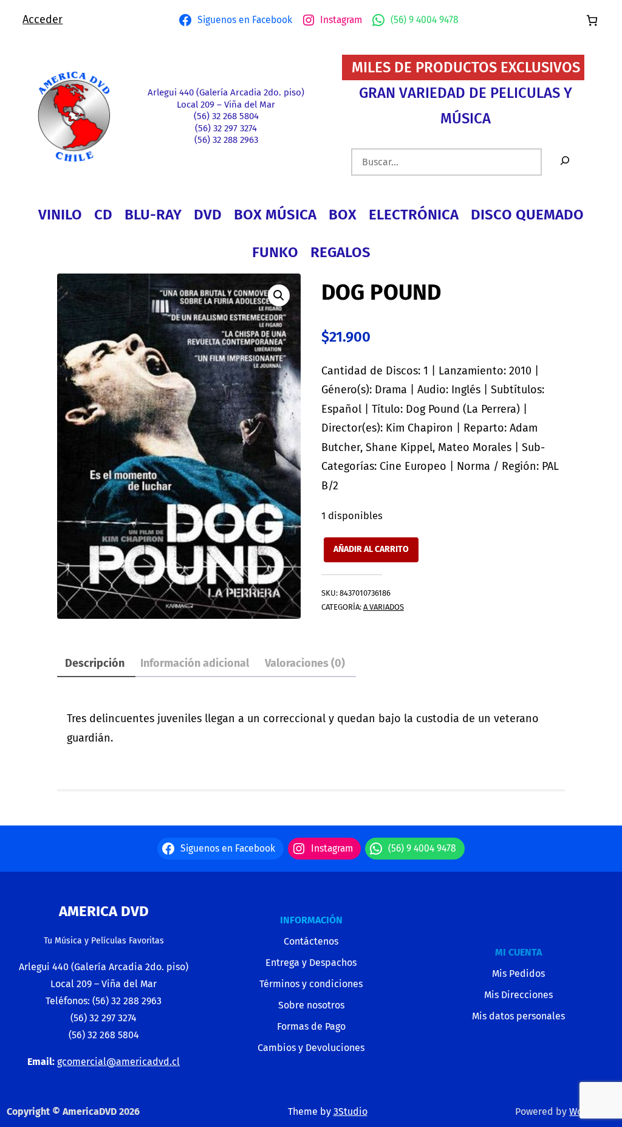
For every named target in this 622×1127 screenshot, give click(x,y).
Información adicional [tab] (194, 663)
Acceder (42, 19)
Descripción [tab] (95, 663)
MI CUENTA (518, 952)
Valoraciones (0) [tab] (305, 663)
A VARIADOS (383, 607)
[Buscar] (565, 162)
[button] (279, 295)
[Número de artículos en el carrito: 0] (592, 20)
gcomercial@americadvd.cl (118, 1061)
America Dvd (104, 911)
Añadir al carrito (371, 549)
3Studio (350, 1111)
